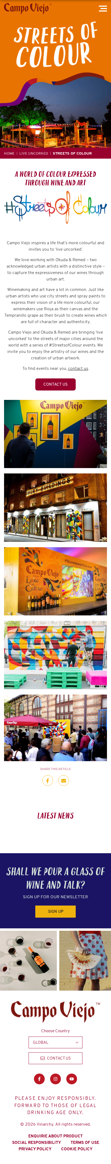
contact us (78, 368)
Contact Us (55, 384)
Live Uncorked (33, 153)
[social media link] (39, 1079)
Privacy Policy (35, 1149)
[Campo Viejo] (27, 9)
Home (9, 153)
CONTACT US (59, 1058)
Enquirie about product (55, 1136)
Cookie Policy (76, 1149)
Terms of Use (85, 1142)
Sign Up (55, 911)
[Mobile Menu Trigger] (103, 8)
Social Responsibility (36, 1142)
